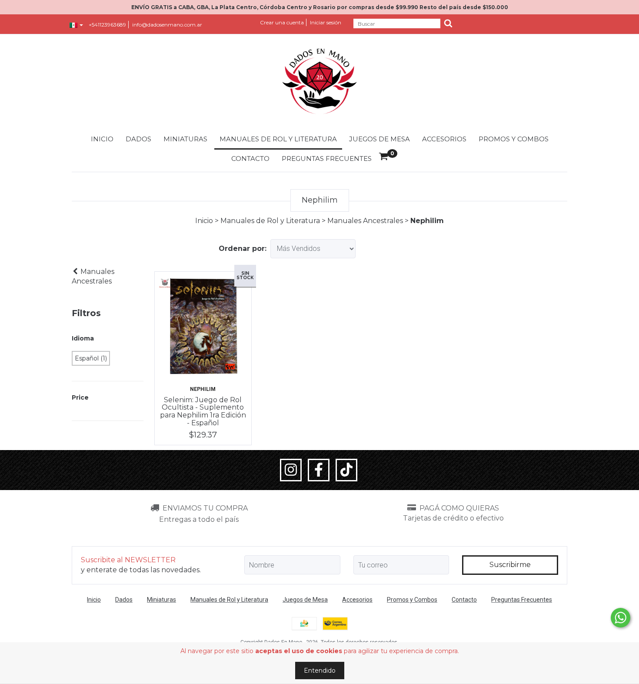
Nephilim (203, 389)
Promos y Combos (514, 139)
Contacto (250, 158)
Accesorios (444, 139)
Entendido (320, 670)
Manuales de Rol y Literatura (278, 139)
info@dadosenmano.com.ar (167, 24)
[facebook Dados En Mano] (318, 470)
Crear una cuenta (282, 22)
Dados (138, 139)
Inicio (102, 139)
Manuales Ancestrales (365, 221)
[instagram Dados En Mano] (291, 470)
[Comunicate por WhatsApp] (620, 617)
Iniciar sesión (325, 22)
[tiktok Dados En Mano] (346, 470)
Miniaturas (185, 139)
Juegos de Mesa (379, 139)
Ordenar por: (242, 248)
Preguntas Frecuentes (327, 158)
